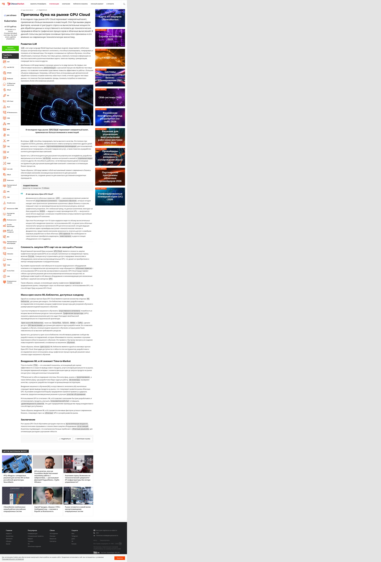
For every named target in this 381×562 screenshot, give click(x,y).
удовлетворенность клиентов (32, 404)
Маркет (30, 539)
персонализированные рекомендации (61, 146)
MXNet (72, 323)
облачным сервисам (84, 268)
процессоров (75, 283)
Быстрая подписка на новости (106, 530)
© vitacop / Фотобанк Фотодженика (82, 123)
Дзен (73, 539)
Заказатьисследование (10, 48)
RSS (97, 533)
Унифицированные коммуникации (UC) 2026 (110, 196)
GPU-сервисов (64, 234)
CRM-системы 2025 (110, 97)
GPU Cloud (53, 130)
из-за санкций (82, 426)
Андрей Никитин (30, 186)
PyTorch (66, 323)
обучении (71, 342)
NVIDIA (42, 211)
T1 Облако (45, 188)
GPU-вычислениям (35, 325)
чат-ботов (47, 158)
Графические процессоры (73, 313)
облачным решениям (80, 429)
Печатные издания (34, 546)
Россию (31, 256)
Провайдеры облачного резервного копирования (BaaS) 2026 (110, 156)
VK (72, 541)
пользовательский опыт (60, 401)
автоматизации (50, 68)
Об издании (54, 533)
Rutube (74, 544)
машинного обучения (67, 201)
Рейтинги (9, 539)
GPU (58, 198)
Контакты (53, 541)
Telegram (75, 536)
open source (45, 347)
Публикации (54, 4)
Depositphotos (105, 540)
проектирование (83, 377)
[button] (124, 4)
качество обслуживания (76, 394)
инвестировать (65, 236)
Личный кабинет (97, 4)
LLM (22, 48)
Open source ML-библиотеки (32, 323)
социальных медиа (85, 158)
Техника (30, 541)
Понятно (120, 558)
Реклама (52, 536)
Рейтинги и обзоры (80, 4)
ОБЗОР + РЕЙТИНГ (101, 30)
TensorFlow (56, 323)
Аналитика (9, 536)
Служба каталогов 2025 (110, 38)
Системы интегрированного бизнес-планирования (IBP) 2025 (110, 77)
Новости (9, 533)
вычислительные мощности (77, 424)
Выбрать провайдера (38, 4)
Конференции (32, 533)
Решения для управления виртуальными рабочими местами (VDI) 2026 (110, 137)
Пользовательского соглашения (13, 559)
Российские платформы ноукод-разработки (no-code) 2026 (110, 117)
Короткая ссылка (83, 439)
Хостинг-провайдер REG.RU (110, 552)
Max (73, 533)
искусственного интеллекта (46, 201)
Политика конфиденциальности (107, 535)
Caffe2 (80, 323)
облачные (49, 413)
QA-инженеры (74, 380)
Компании (66, 4)
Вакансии (53, 539)
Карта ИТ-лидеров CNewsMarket (110, 18)
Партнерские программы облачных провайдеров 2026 (110, 176)
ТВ (28, 544)
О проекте (110, 4)
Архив (8, 544)
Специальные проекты (36, 536)
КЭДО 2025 (110, 57)
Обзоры (8, 541)
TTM (35, 365)
